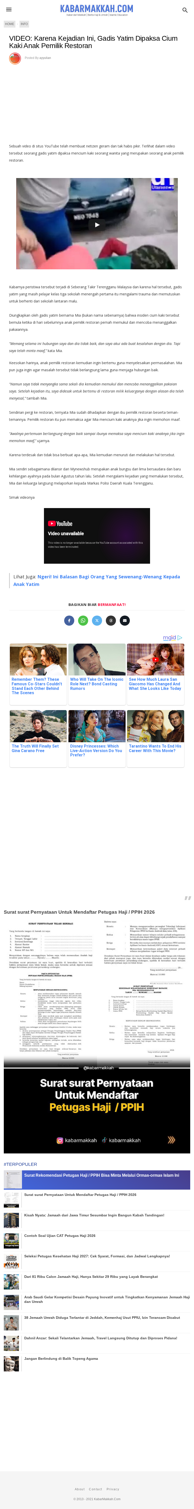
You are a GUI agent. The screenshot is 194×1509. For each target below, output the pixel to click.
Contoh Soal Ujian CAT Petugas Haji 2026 (59, 1236)
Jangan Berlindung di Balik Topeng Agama (61, 1359)
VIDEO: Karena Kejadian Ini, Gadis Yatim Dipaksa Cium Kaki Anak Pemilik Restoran (93, 42)
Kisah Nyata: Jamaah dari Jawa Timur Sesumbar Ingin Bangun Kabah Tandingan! (94, 1215)
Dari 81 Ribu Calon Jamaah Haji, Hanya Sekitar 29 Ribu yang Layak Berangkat (91, 1277)
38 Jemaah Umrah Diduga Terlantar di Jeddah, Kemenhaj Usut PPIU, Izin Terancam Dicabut (102, 1318)
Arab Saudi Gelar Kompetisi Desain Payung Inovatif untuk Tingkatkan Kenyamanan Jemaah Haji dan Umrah (107, 1299)
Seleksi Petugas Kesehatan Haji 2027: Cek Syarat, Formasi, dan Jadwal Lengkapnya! (97, 1256)
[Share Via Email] (125, 621)
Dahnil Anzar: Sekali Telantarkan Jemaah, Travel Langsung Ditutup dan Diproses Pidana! (100, 1338)
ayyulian (45, 58)
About (80, 1489)
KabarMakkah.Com (107, 1499)
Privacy (113, 1489)
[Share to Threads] (111, 621)
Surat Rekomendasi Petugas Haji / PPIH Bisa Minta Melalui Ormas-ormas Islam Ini (101, 1175)
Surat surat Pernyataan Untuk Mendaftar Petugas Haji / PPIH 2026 (79, 912)
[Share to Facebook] (69, 621)
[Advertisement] (97, 846)
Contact (95, 1489)
